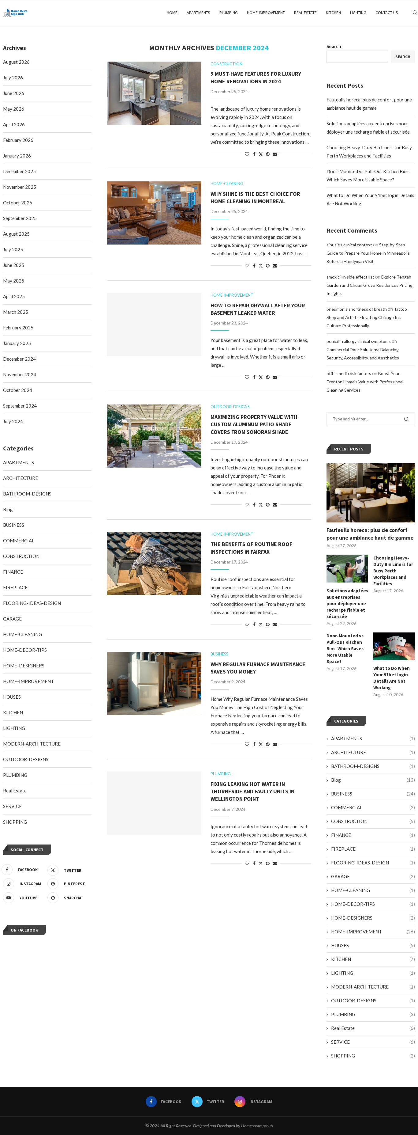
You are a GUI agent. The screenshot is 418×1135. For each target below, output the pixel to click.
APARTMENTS (198, 12)
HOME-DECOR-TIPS (373, 904)
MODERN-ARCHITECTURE (373, 986)
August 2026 (16, 62)
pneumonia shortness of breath (357, 309)
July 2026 (13, 77)
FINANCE (373, 835)
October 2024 (17, 390)
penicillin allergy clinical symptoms (359, 341)
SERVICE (373, 1042)
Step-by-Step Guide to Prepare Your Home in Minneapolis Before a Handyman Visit (368, 253)
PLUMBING (228, 12)
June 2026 (13, 93)
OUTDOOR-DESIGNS (373, 1000)
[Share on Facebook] (254, 154)
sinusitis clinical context (349, 244)
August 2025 (16, 234)
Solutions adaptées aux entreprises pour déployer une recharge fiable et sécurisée (347, 603)
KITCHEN (333, 12)
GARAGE (373, 876)
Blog (373, 780)
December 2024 (19, 359)
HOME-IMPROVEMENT (266, 12)
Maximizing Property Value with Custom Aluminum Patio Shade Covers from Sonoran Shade (254, 424)
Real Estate (305, 12)
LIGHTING (358, 12)
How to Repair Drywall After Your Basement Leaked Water (258, 309)
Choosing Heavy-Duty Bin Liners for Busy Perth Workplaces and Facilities (393, 570)
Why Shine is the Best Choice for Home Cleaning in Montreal (255, 197)
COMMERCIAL (373, 807)
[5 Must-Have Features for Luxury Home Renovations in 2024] (154, 93)
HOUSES (373, 945)
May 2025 (13, 280)
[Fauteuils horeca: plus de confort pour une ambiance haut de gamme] (371, 492)
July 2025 (13, 249)
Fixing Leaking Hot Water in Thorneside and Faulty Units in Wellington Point (252, 791)
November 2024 (19, 374)
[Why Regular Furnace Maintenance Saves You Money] (154, 683)
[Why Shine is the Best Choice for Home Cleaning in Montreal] (154, 213)
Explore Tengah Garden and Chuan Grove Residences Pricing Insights (369, 285)
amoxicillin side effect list (350, 276)
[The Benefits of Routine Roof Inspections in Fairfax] (154, 563)
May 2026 (13, 109)
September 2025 (20, 218)
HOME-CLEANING (373, 890)
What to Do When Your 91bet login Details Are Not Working (391, 677)
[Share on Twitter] (261, 154)
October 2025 (17, 202)
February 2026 (18, 140)
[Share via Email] (275, 154)
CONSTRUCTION (373, 821)
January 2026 (17, 155)
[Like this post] (247, 154)
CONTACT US (386, 12)
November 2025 (19, 187)
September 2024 (20, 405)
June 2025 (13, 265)
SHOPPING (373, 1055)
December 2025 (19, 171)
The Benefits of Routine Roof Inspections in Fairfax (251, 548)
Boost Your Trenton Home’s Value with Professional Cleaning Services (365, 382)
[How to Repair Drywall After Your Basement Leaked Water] (154, 324)
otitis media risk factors (349, 373)
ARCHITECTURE (373, 752)
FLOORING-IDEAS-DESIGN (373, 862)
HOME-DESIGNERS (373, 918)
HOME (172, 12)
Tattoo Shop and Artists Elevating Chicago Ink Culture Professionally (367, 317)
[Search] (415, 12)
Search (334, 46)
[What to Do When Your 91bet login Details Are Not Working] (394, 646)
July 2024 (13, 421)
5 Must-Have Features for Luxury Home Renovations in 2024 (256, 77)
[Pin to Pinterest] (268, 154)
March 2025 (15, 312)
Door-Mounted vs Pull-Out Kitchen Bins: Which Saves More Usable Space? (345, 648)
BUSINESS (373, 793)
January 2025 (17, 343)
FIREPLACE (373, 849)
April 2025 (14, 296)
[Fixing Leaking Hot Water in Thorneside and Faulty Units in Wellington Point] (154, 803)
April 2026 (14, 124)
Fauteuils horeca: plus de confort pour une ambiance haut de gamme (370, 533)
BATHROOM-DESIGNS (373, 766)
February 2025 (18, 327)
